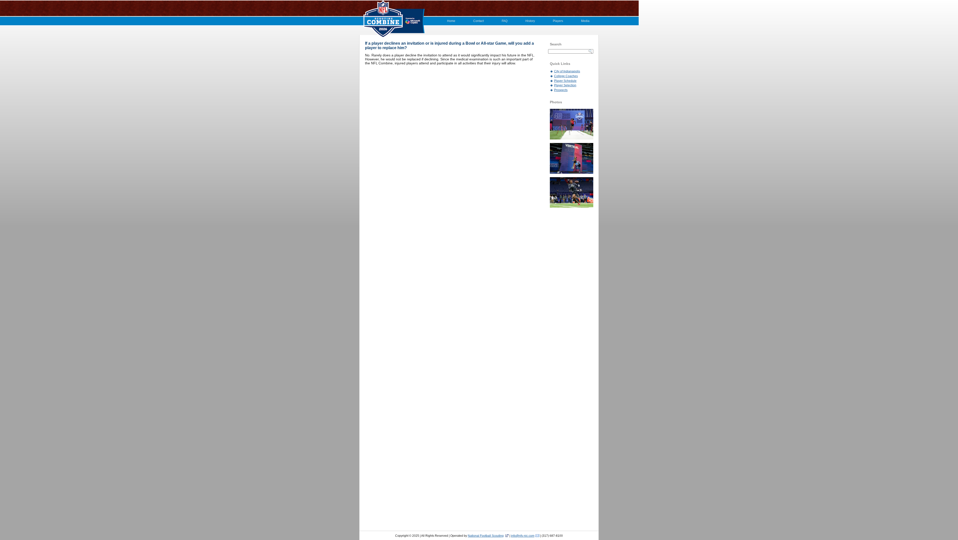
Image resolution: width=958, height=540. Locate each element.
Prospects (561, 90)
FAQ (504, 21)
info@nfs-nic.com (522, 536)
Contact (478, 21)
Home (451, 21)
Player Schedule (565, 81)
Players (558, 21)
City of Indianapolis (567, 71)
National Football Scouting (486, 536)
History (530, 21)
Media (585, 21)
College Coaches (566, 76)
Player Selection (565, 85)
